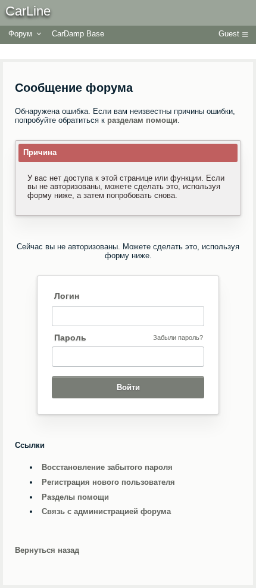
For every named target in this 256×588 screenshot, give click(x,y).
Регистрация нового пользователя (108, 482)
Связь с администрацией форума (106, 511)
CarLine (28, 11)
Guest (228, 33)
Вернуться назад (47, 550)
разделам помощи (142, 120)
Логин (66, 296)
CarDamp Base (78, 33)
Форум (20, 33)
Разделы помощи (75, 497)
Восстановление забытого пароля (107, 467)
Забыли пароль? (178, 337)
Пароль (70, 337)
